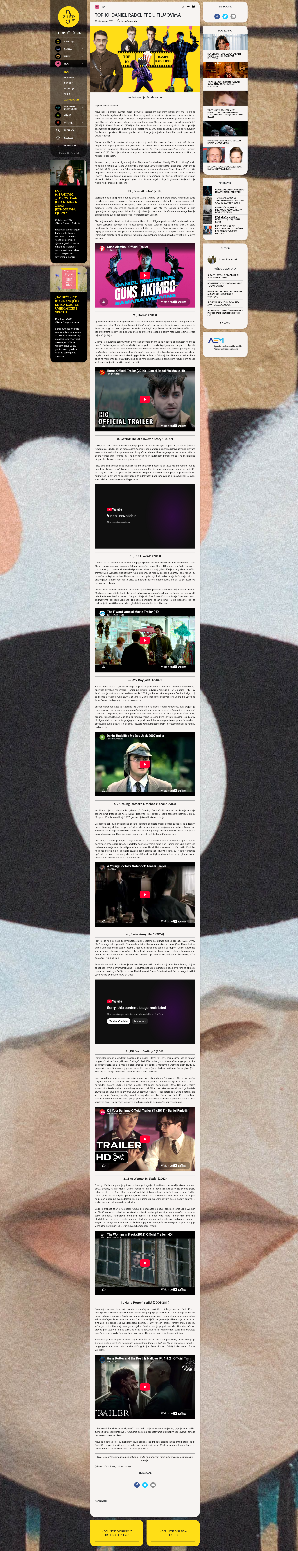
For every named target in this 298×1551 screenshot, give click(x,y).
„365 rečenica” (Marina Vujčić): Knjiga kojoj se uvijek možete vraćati (67, 304)
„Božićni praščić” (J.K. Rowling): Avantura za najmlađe (223, 303)
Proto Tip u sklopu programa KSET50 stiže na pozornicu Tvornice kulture (229, 230)
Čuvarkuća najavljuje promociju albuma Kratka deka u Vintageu (228, 210)
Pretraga (69, 130)
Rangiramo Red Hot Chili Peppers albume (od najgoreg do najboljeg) (225, 294)
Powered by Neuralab (69, 153)
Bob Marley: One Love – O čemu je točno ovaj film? (225, 284)
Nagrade (68, 138)
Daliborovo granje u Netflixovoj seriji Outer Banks (228, 219)
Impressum (70, 145)
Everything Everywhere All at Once (114, 974)
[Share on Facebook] (137, 1486)
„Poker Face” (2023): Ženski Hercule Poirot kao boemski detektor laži (225, 313)
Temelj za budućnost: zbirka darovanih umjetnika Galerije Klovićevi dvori (229, 200)
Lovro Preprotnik (228, 259)
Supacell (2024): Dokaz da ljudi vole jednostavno (223, 276)
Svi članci (225, 322)
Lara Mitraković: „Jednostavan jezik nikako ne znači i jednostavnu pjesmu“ (67, 202)
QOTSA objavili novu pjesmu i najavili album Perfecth (229, 190)
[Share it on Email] (153, 1486)
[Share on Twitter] (145, 1486)
